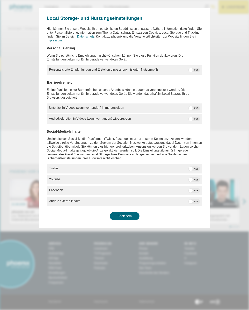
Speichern (124, 216)
